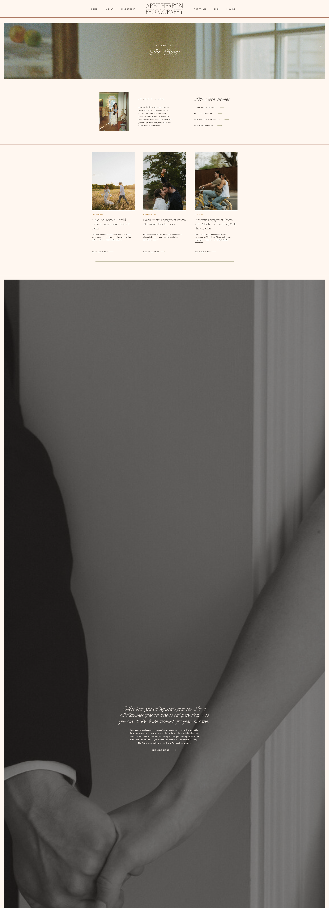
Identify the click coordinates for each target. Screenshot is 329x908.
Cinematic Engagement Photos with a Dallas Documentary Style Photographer (215, 224)
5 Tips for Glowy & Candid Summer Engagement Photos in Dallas (111, 224)
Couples (199, 214)
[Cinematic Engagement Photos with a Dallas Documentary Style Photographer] (214, 252)
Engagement (98, 214)
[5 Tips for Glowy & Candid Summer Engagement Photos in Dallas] (113, 181)
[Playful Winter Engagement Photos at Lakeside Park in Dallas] (163, 252)
